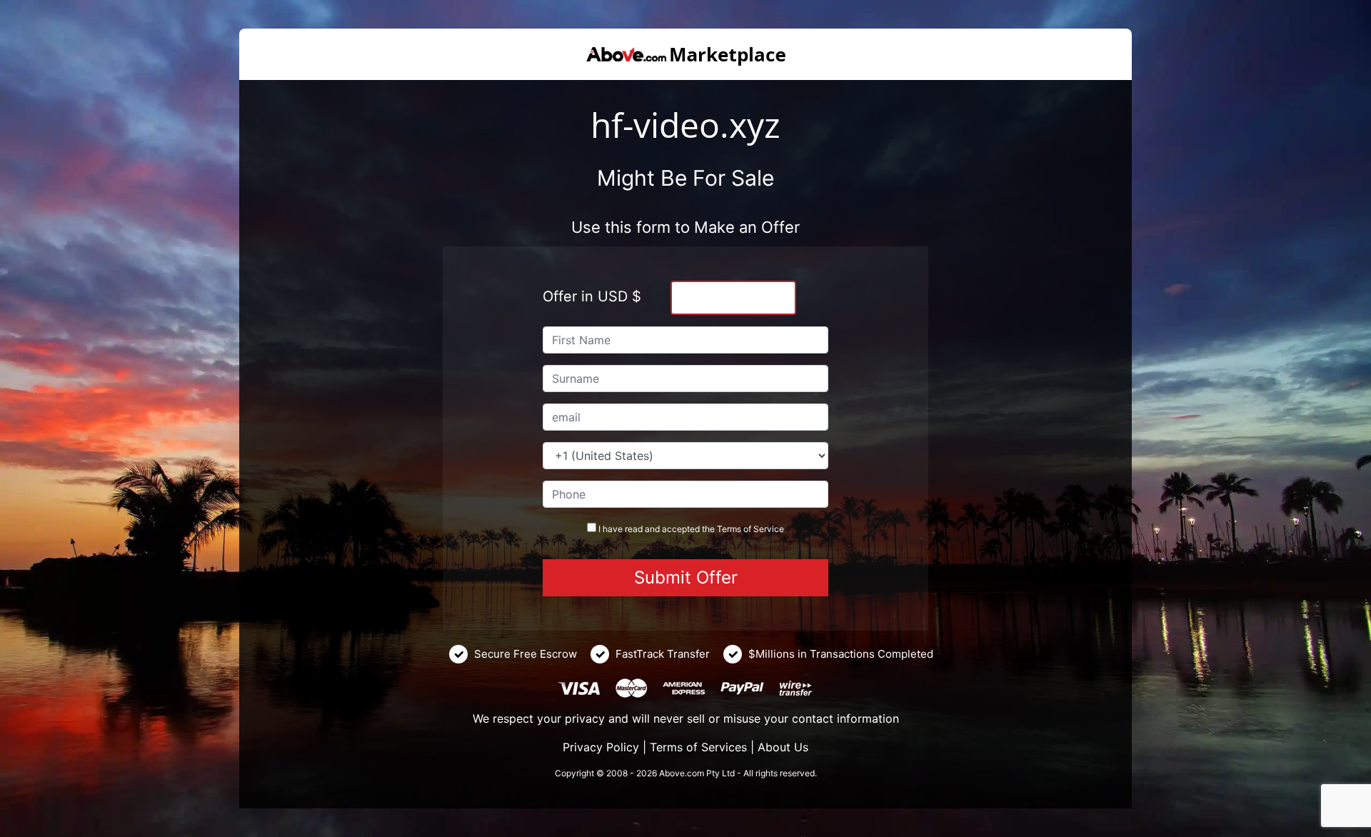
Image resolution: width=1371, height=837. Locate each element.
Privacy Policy (601, 747)
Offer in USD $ (592, 296)
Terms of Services (698, 747)
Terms (729, 528)
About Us (783, 747)
